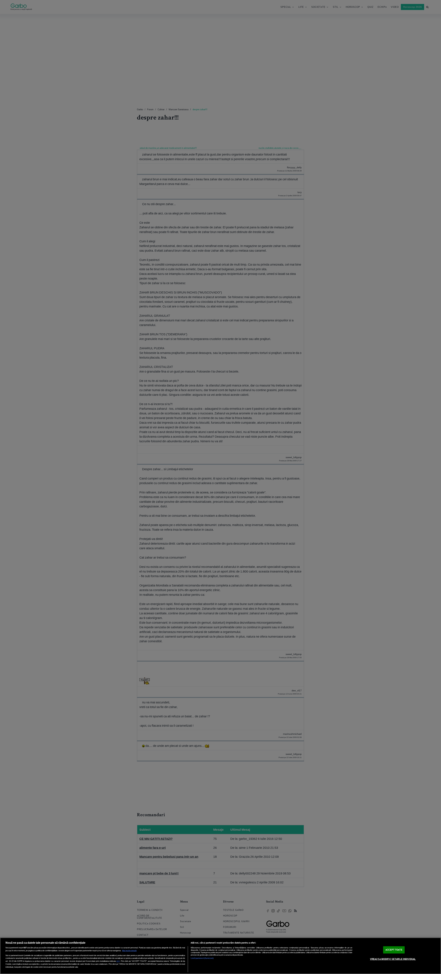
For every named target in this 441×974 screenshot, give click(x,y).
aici (118, 961)
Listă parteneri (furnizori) (202, 958)
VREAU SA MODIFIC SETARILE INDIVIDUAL (393, 959)
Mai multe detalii (129, 950)
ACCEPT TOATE (394, 949)
